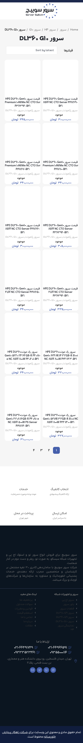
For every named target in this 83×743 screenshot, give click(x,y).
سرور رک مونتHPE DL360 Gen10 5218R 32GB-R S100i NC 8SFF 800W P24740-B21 (60, 418)
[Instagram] (53, 670)
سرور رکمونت (70, 110)
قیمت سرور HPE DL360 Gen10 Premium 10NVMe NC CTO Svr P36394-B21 (22, 102)
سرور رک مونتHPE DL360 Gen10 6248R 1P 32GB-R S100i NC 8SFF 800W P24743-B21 (60, 355)
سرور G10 (35, 30)
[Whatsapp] (46, 670)
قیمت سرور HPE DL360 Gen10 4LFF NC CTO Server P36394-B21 (60, 292)
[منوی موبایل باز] (78, 11)
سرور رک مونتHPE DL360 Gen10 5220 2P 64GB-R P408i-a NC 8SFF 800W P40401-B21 (22, 355)
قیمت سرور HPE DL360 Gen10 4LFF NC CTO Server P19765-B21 (22, 292)
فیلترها (68, 50)
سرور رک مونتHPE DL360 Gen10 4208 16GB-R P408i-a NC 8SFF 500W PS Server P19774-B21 (22, 420)
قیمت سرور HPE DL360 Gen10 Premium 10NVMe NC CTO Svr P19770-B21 (60, 165)
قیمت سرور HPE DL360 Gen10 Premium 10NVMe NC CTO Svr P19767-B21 (22, 165)
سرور (62, 30)
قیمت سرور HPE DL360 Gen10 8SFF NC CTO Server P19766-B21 (22, 229)
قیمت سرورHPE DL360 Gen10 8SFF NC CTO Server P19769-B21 (60, 102)
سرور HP (50, 30)
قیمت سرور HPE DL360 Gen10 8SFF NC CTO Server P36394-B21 (60, 229)
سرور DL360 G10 (52, 110)
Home (74, 30)
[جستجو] (4, 11)
